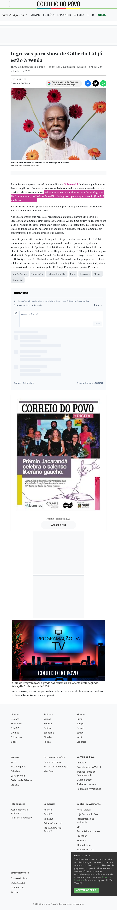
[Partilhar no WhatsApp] (103, 83)
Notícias (48, 723)
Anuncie (48, 809)
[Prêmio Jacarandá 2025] (58, 454)
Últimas (15, 714)
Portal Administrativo (88, 831)
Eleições (15, 719)
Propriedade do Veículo (89, 767)
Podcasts (49, 714)
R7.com (15, 892)
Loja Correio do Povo (88, 814)
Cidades (48, 737)
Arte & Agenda (13, 14)
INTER (90, 15)
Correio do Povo (19, 878)
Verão (80, 737)
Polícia (47, 741)
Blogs (14, 741)
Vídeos (47, 719)
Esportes (81, 741)
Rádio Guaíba (18, 882)
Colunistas (16, 737)
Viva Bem (49, 771)
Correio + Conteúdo (54, 757)
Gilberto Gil (71, 184)
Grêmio (15, 757)
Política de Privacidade (89, 788)
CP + (79, 826)
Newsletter (16, 723)
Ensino (80, 728)
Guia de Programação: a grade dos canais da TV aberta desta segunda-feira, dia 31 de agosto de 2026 (55, 684)
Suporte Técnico (85, 849)
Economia (49, 732)
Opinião (15, 732)
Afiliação (81, 762)
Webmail (81, 840)
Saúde (80, 732)
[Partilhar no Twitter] (95, 83)
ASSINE (35, 15)
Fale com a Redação (21, 817)
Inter (13, 762)
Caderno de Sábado (21, 780)
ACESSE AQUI (58, 525)
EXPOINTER (64, 15)
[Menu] (6, 4)
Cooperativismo (52, 762)
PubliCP (15, 728)
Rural (79, 719)
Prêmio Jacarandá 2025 (59, 518)
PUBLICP (102, 15)
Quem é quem (84, 779)
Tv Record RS (18, 887)
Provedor (82, 835)
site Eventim (29, 200)
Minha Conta (84, 845)
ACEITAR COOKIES (86, 890)
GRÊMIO (79, 15)
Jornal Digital (84, 809)
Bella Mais (16, 771)
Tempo (80, 723)
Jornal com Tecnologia (55, 766)
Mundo (81, 714)
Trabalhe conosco (86, 784)
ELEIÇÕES (49, 15)
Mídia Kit (48, 818)
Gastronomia (18, 775)
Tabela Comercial (53, 823)
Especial (15, 784)
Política (48, 728)
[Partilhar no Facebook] (88, 83)
